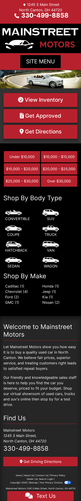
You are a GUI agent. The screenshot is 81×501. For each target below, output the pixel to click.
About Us (29, 475)
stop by (46, 399)
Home (19, 475)
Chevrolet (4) (16, 291)
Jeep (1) (49, 291)
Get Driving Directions (41, 461)
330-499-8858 (45, 15)
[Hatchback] (16, 247)
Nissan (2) (51, 302)
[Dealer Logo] (40, 38)
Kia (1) (47, 297)
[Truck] (50, 231)
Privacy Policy (57, 475)
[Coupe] (13, 231)
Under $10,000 (22, 156)
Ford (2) (12, 297)
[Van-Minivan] (50, 247)
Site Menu (40, 61)
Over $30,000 (59, 181)
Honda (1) (50, 286)
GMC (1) (12, 302)
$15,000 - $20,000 (22, 169)
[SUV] (50, 215)
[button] (4, 79)
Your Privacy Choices (51, 482)
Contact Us (42, 475)
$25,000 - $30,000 (22, 181)
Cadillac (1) (14, 286)
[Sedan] (13, 263)
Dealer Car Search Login (40, 479)
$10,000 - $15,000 (59, 156)
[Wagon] (50, 263)
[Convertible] (17, 215)
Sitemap (33, 482)
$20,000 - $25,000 (59, 169)
